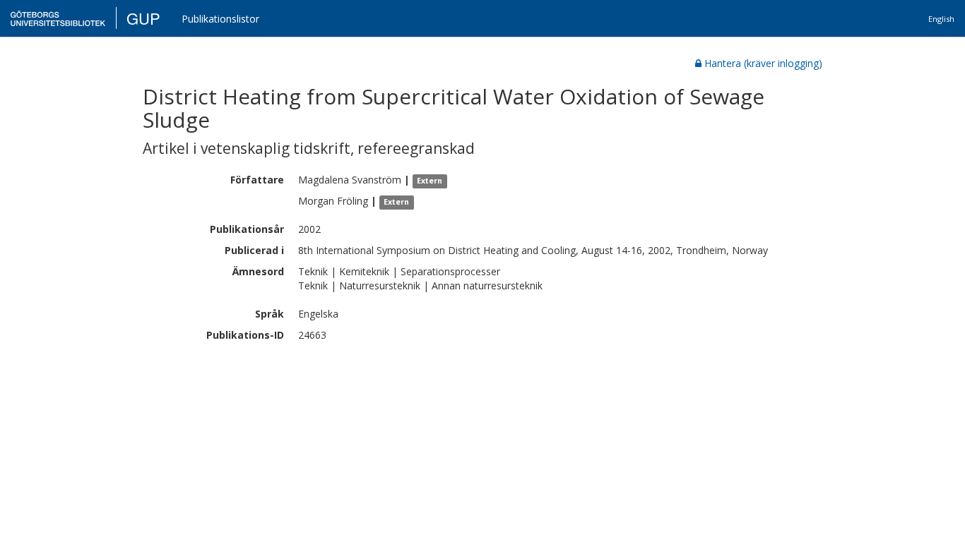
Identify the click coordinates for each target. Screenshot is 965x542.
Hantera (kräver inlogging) (763, 63)
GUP (143, 18)
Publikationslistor (220, 18)
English (941, 18)
